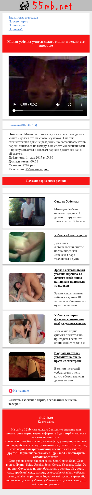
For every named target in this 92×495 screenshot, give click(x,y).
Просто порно (18, 21)
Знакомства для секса (23, 17)
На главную (21, 390)
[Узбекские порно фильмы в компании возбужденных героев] (27, 329)
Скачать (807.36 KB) (23, 125)
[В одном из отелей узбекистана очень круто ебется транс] (27, 366)
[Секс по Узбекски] (27, 211)
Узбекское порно (37, 169)
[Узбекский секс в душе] (27, 246)
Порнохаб (16, 29)
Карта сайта (46, 421)
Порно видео (17, 25)
